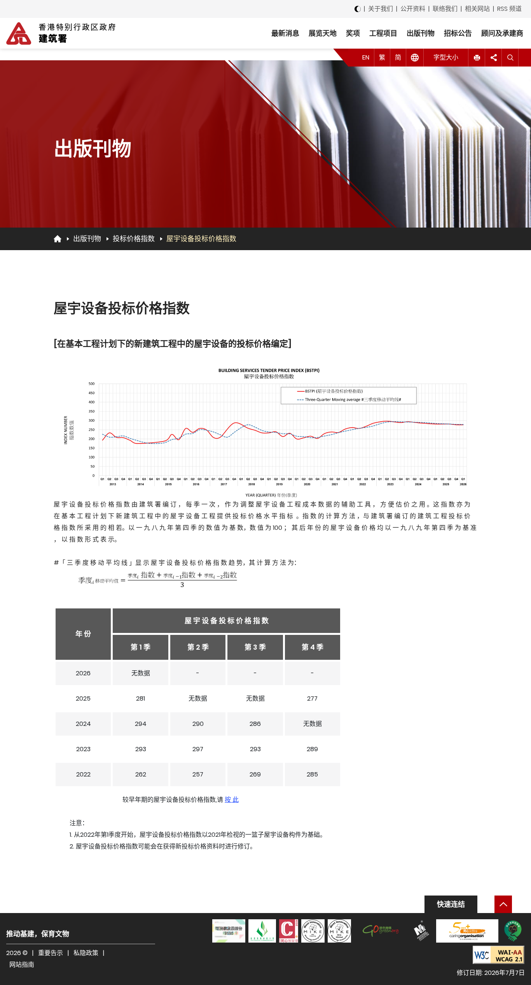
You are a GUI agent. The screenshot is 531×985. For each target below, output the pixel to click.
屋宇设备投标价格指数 (201, 239)
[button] (476, 58)
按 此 (232, 799)
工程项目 (383, 33)
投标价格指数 (134, 239)
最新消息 (285, 33)
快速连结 (451, 904)
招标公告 (458, 33)
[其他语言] (415, 58)
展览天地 (323, 33)
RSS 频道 (509, 8)
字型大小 (445, 57)
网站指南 (21, 964)
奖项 (353, 33)
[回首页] (57, 238)
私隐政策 (85, 952)
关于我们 (380, 8)
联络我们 (445, 8)
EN (365, 57)
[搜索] (510, 58)
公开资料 (412, 8)
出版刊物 (421, 33)
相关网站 (477, 8)
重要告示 (50, 952)
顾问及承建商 (502, 33)
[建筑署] (60, 33)
